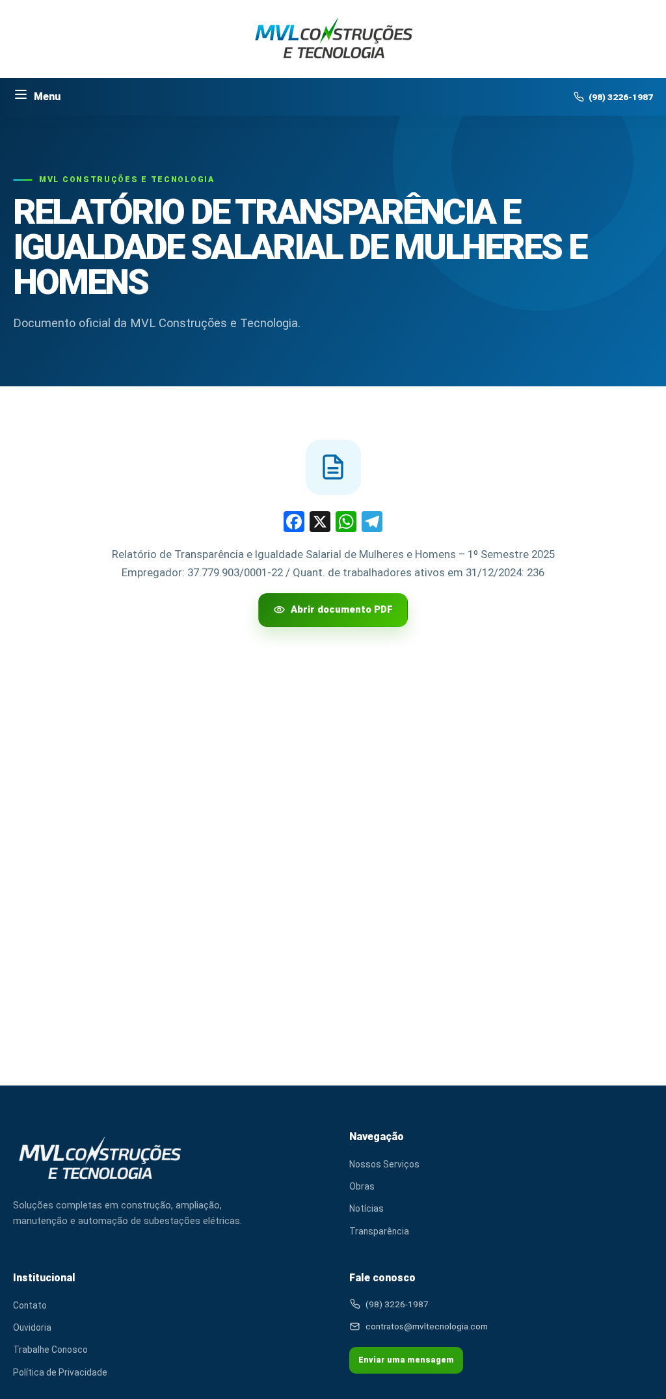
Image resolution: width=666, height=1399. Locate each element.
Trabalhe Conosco (50, 1349)
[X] (320, 523)
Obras (362, 1186)
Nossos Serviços (384, 1164)
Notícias (366, 1208)
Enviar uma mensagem (406, 1360)
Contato (325, 257)
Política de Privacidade (60, 1372)
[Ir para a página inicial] (333, 39)
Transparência (379, 1231)
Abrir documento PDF (342, 609)
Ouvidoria (32, 1327)
